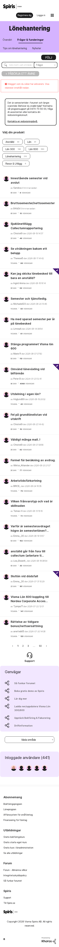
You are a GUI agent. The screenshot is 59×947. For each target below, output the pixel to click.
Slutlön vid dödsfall (24, 576)
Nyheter (36, 48)
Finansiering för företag (15, 820)
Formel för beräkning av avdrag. (33, 460)
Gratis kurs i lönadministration (18, 847)
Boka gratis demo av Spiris (29, 691)
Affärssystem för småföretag (18, 814)
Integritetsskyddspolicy (15, 875)
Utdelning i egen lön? (26, 394)
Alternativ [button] (48, 58)
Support (7, 897)
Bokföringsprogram (12, 804)
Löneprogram (9, 809)
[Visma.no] (12, 6)
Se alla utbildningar (12, 853)
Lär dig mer (20, 698)
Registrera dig (24, 15)
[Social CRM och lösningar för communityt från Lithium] (49, 940)
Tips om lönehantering (15, 48)
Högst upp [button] (4, 939)
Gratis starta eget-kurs (15, 842)
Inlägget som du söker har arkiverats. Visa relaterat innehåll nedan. (27, 86)
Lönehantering (13, 156)
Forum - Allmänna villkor (15, 870)
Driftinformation (23, 725)
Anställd (10, 141)
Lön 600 (33, 149)
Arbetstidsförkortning (26, 480)
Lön (29, 141)
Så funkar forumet (24, 683)
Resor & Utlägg (14, 163)
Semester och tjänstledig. (29, 298)
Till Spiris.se (9, 903)
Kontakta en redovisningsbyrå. (23, 121)
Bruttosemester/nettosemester (33, 203)
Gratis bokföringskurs (14, 837)
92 (40, 646)
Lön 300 (10, 149)
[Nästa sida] (46, 646)
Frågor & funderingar (30, 39)
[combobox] (29, 65)
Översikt (7, 39)
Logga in (41, 15)
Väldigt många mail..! (25, 439)
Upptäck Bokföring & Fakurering (32, 718)
